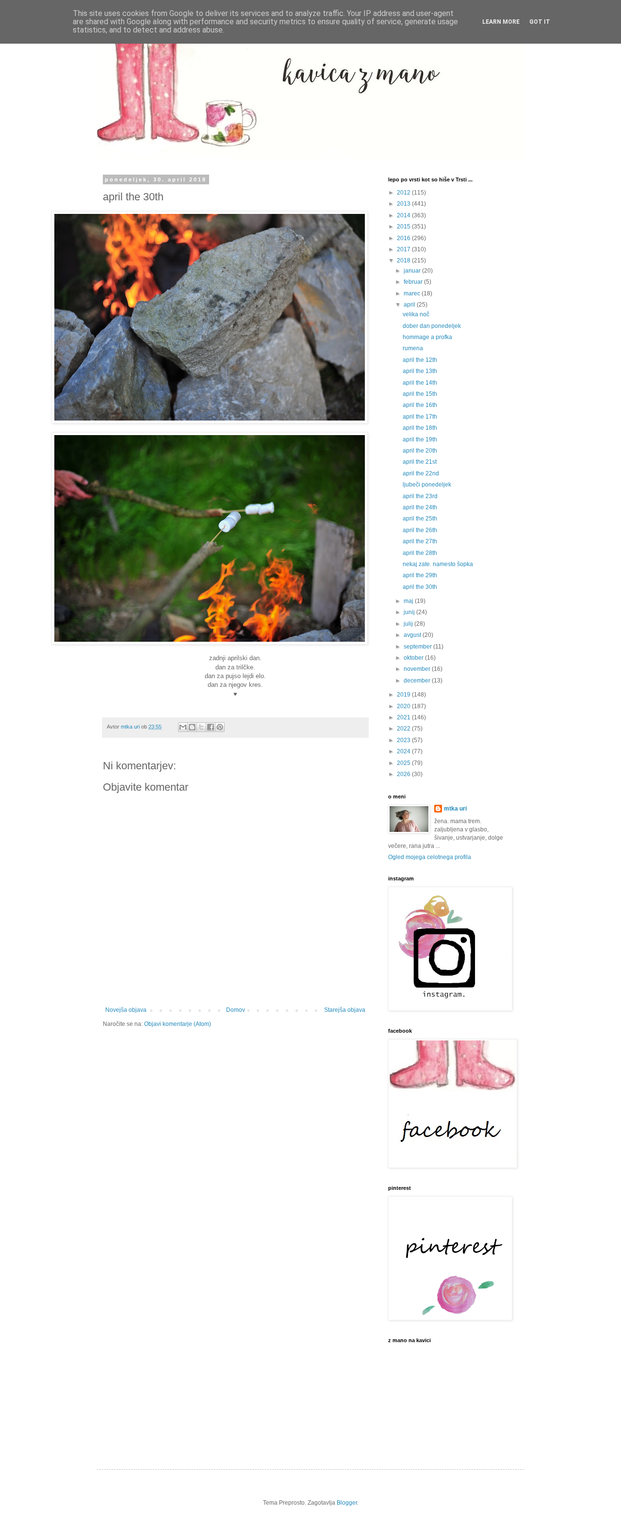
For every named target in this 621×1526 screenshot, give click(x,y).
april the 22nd (421, 473)
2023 (404, 740)
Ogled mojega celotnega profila (429, 857)
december (418, 680)
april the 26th (420, 530)
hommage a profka (427, 337)
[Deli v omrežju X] (201, 727)
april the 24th (420, 507)
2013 (404, 203)
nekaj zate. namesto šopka (438, 564)
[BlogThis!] (192, 727)
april (410, 304)
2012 (404, 192)
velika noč (416, 314)
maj (409, 601)
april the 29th (420, 575)
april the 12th (420, 360)
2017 (404, 249)
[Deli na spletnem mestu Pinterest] (220, 727)
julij (409, 623)
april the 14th (420, 382)
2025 (404, 763)
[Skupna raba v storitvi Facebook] (210, 727)
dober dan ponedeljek (432, 326)
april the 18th (420, 427)
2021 (404, 717)
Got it (539, 21)
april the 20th (420, 450)
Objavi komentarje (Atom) (177, 1024)
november (418, 669)
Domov (235, 1010)
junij (410, 612)
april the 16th (420, 405)
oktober (414, 657)
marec (413, 293)
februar (414, 281)
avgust (413, 635)
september (418, 646)
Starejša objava (344, 1010)
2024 (404, 751)
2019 (404, 694)
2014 (404, 215)
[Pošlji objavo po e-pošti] (183, 727)
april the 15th (420, 393)
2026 (404, 774)
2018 (404, 260)
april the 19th (420, 439)
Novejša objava (126, 1010)
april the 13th (420, 371)
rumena (413, 348)
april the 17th (420, 416)
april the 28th (420, 553)
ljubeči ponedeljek (427, 484)
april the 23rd (420, 496)
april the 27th (420, 541)
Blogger (347, 1502)
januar (413, 270)
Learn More (501, 21)
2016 (404, 238)
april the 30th (420, 587)
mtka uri (455, 808)
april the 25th (420, 518)
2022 (404, 728)
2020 (404, 706)
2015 (404, 226)
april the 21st (420, 461)
